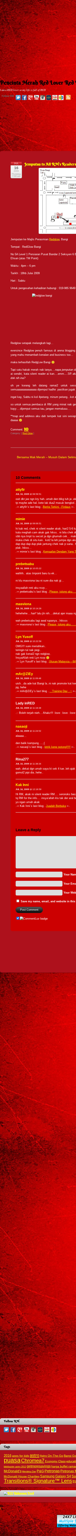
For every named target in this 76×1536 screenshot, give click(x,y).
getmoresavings (39, 1466)
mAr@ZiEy (24, 674)
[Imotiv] (54, 97)
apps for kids (20, 1455)
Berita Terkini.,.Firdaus (57, 506)
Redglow (54, 239)
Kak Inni (22, 785)
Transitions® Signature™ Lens (38, 1481)
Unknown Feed (24, 1493)
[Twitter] (18, 97)
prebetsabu (25, 564)
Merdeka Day (29, 1471)
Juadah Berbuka (56, 806)
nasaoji (21, 726)
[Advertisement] (38, 38)
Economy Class (55, 1461)
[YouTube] (36, 97)
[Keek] (48, 97)
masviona (23, 604)
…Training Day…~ (60, 691)
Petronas (52, 1471)
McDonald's (13, 1471)
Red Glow (28, 433)
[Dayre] (61, 97)
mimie (20, 519)
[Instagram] (42, 97)
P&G (40, 1471)
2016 (7, 1455)
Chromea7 (32, 1460)
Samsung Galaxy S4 (55, 1476)
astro (34, 1455)
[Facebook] (24, 97)
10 (26, 428)
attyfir (20, 489)
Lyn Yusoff (24, 637)
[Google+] (30, 97)
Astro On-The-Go (51, 1455)
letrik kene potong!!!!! (58, 747)
